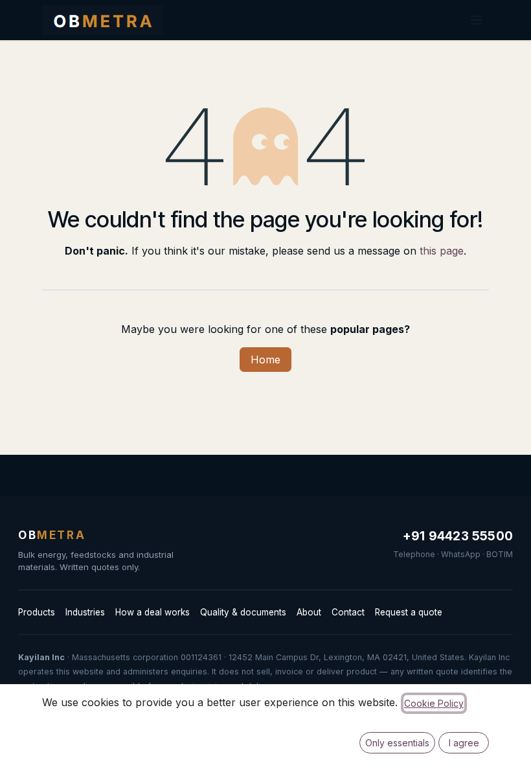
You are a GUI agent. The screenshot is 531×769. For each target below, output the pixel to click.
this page (442, 250)
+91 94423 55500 (458, 536)
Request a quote (408, 612)
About (309, 612)
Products (36, 612)
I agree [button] (464, 742)
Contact (348, 612)
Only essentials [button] (397, 742)
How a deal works (152, 612)
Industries (85, 612)
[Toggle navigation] (476, 20)
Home (265, 359)
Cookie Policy (434, 703)
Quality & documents (243, 612)
